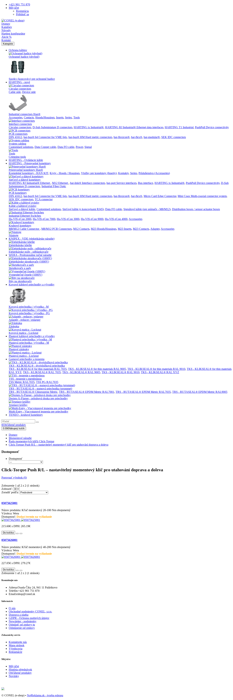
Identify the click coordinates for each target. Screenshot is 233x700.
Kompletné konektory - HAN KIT (28, 173)
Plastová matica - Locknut (24, 355)
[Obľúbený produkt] (17, 533)
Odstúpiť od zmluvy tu (22, 624)
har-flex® (136, 137)
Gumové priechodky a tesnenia (26, 359)
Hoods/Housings (45, 117)
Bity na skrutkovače (20, 281)
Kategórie (8, 43)
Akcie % (6, 36)
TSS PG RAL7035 (47, 382)
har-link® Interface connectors (87, 183)
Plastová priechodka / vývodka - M (29, 342)
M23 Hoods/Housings (103, 228)
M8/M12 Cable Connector (24, 228)
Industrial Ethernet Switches (25, 215)
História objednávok (20, 669)
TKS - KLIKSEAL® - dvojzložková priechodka (37, 365)
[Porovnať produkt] (20, 533)
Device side (29, 92)
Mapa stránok (16, 645)
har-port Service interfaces (121, 183)
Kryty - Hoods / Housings (65, 173)
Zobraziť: (6, 488)
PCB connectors (18, 133)
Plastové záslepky (19, 349)
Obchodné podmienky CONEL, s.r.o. (30, 611)
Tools (76, 117)
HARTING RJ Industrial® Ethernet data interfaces (134, 127)
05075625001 (9, 503)
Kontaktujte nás (18, 642)
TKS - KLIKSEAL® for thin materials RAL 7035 (38, 368)
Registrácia (22, 11)
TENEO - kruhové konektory (26, 414)
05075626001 (9, 540)
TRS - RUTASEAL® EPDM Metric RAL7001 (86, 391)
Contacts (29, 117)
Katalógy (6, 27)
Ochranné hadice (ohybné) (24, 56)
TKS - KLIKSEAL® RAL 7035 (42, 372)
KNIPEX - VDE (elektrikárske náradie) (31, 238)
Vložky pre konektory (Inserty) (99, 173)
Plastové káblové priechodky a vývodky (32, 336)
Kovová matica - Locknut (23, 332)
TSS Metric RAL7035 (22, 382)
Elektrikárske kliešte (20, 245)
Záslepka (14, 326)
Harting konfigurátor (13, 33)
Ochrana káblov (18, 50)
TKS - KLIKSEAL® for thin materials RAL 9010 (156, 368)
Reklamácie (15, 651)
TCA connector (44, 199)
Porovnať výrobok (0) (14, 477)
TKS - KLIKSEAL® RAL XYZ (160, 372)
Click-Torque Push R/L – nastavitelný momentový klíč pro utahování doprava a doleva (58, 444)
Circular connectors (20, 88)
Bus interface (145, 183)
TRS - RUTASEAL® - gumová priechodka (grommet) (40, 388)
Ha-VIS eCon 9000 (92, 219)
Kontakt (6, 40)
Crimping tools (17, 156)
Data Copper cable (45, 146)
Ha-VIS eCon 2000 (20, 219)
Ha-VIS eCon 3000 (68, 219)
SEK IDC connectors (173, 137)
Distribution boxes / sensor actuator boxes (196, 209)
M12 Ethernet (60, 183)
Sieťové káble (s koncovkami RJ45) (83, 209)
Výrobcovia (15, 648)
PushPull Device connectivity (212, 127)
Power (79, 146)
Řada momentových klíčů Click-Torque (31, 441)
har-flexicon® (122, 137)
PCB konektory (18, 192)
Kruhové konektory (20, 225)
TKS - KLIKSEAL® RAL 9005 (81, 372)
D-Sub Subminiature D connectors (52, 127)
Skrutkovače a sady (20, 268)
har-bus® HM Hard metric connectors (90, 137)
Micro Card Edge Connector (160, 196)
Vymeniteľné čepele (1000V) (25, 274)
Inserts (60, 117)
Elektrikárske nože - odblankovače (28, 251)
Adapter (154, 228)
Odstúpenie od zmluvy (22, 627)
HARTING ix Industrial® (89, 127)
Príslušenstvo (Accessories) (154, 173)
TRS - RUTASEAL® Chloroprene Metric (33, 391)
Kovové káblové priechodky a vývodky (31, 284)
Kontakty (123, 173)
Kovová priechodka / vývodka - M (29, 306)
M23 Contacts (141, 228)
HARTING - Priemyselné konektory (30, 163)
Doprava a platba (18, 614)
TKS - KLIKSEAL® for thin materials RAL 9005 (97, 368)
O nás (12, 608)
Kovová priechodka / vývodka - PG (29, 313)
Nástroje (13, 235)
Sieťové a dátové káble (22, 209)
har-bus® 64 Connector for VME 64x (45, 137)
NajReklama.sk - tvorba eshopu (45, 695)
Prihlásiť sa (22, 14)
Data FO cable (66, 146)
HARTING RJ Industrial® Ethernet (30, 183)
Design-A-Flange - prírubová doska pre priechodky (38, 398)
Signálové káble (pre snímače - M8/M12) (147, 209)
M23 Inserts (124, 228)
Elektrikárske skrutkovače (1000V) (29, 261)
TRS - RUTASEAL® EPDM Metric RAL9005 (199, 391)
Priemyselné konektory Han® (26, 169)
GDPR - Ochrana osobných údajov (29, 618)
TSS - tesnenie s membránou (25, 378)
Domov (5, 23)
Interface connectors (20, 124)
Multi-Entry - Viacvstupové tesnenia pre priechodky (38, 411)
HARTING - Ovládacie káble (26, 160)
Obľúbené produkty (20, 672)
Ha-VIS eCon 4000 (116, 219)
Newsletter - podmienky (22, 621)
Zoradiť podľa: (10, 492)
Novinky (14, 676)
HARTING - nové (19, 82)
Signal (88, 146)
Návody (6, 30)
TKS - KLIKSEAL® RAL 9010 (120, 372)
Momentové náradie (20, 438)
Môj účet (14, 666)
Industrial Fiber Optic (54, 186)
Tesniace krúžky (18, 404)
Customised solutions (21, 146)
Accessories (15, 117)
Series (68, 117)
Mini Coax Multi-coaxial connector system (202, 196)
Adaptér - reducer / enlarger (24, 319)
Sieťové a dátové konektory (25, 179)
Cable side (15, 92)
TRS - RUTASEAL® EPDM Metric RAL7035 (143, 391)
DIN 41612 (15, 137)
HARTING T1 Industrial (179, 127)
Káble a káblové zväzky (22, 205)
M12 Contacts (81, 228)
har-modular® (152, 137)
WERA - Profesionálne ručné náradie (30, 255)
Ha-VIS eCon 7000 (44, 219)
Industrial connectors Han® (24, 114)
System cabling (17, 143)
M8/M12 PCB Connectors (56, 228)
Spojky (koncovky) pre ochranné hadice (32, 78)
